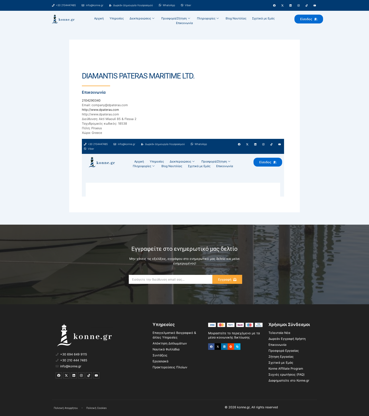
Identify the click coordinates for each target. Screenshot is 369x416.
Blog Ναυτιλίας (236, 18)
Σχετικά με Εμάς (263, 18)
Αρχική (99, 18)
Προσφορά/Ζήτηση (174, 18)
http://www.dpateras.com (100, 110)
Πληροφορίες (206, 18)
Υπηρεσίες (117, 18)
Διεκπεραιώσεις (140, 18)
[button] (211, 346)
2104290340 (91, 100)
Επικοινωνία (184, 23)
